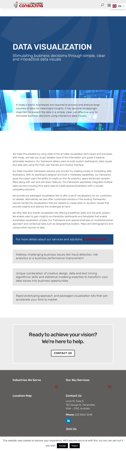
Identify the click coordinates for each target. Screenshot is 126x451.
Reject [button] (75, 445)
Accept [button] (62, 445)
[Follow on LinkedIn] (68, 420)
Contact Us (63, 353)
